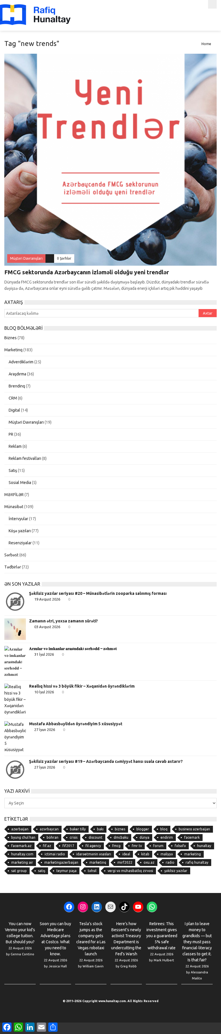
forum (158, 846)
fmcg (116, 846)
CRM (13, 398)
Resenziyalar (20, 543)
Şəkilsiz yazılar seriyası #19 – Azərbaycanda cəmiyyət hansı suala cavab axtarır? (106, 761)
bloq (163, 829)
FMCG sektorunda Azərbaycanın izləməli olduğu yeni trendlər (86, 272)
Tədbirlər (12, 567)
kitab (145, 854)
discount (95, 837)
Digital (14, 410)
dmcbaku (121, 837)
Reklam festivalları (25, 458)
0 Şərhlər (64, 258)
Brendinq (17, 386)
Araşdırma (17, 374)
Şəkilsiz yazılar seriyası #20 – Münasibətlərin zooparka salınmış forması (98, 593)
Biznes (10, 337)
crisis (73, 837)
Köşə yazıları (20, 530)
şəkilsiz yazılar (175, 871)
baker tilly (78, 829)
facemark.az (21, 846)
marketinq (97, 862)
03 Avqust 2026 (47, 627)
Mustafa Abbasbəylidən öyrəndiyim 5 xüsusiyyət (75, 724)
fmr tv (137, 846)
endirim (167, 837)
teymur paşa (66, 871)
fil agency (93, 846)
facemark (192, 837)
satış (41, 871)
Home (206, 44)
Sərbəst (11, 555)
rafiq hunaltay (197, 862)
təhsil (92, 871)
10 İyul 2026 (44, 692)
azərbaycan (49, 829)
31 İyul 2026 (44, 654)
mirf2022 (124, 862)
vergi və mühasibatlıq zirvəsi (130, 871)
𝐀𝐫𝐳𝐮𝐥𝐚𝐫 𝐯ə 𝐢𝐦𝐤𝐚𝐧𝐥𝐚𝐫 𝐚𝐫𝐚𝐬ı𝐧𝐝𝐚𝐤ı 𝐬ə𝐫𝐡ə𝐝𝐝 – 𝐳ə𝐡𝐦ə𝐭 (73, 648)
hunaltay (204, 846)
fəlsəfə (180, 846)
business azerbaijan (194, 829)
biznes (120, 829)
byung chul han (23, 837)
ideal (126, 854)
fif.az (47, 846)
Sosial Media (20, 482)
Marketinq (13, 350)
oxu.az (149, 862)
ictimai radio (55, 854)
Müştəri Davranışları (26, 422)
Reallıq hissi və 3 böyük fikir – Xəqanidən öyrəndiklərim (82, 686)
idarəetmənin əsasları (93, 854)
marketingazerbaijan (61, 862)
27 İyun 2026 (44, 730)
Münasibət (13, 506)
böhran (52, 837)
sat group (19, 871)
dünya (144, 837)
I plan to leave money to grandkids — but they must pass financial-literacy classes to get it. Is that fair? (197, 941)
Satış (13, 470)
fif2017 (68, 846)
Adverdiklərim (21, 362)
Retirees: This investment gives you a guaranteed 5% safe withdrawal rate (161, 935)
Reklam (15, 446)
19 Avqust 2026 (47, 599)
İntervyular (18, 518)
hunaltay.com (22, 854)
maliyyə (167, 854)
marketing (192, 854)
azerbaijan (19, 829)
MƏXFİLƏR (14, 494)
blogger (142, 829)
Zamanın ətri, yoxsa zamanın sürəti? (63, 621)
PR (11, 434)
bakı (100, 829)
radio (170, 862)
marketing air (22, 862)
